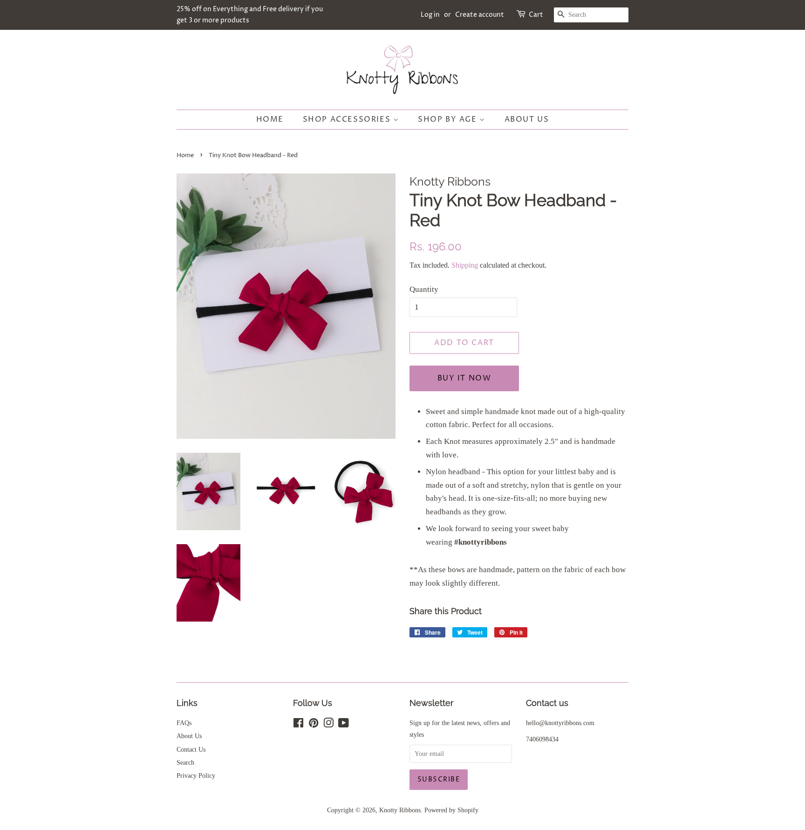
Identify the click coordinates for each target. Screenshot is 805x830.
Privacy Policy (196, 775)
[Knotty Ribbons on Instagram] (328, 724)
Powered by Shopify (451, 810)
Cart (536, 14)
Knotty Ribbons (400, 810)
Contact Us (191, 749)
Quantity (423, 289)
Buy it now (464, 378)
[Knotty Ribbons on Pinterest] (313, 724)
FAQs (184, 722)
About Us (527, 119)
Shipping (464, 265)
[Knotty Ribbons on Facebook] (298, 724)
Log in (430, 14)
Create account (479, 14)
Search (185, 762)
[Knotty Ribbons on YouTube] (343, 724)
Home (270, 119)
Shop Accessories (348, 119)
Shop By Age (448, 119)
